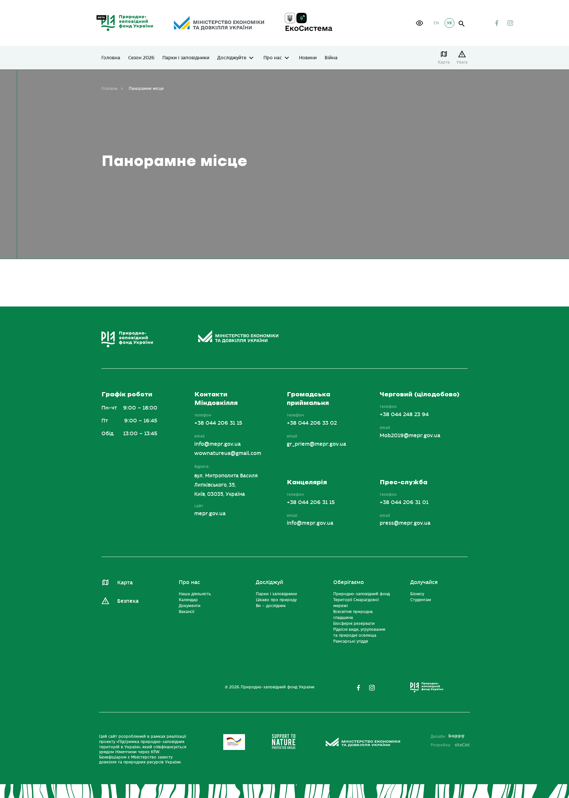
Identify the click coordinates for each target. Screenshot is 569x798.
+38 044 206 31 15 (218, 423)
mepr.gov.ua (210, 514)
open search (462, 24)
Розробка (450, 745)
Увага (462, 62)
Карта (444, 62)
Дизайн (438, 736)
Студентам (420, 600)
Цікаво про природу (276, 600)
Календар (188, 600)
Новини (308, 58)
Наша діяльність (195, 594)
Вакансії (186, 611)
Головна (110, 58)
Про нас (272, 58)
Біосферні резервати (354, 623)
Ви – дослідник (271, 605)
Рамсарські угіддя (350, 641)
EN (436, 23)
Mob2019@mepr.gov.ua (410, 436)
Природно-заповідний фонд (361, 594)
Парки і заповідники (185, 58)
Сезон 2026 (141, 58)
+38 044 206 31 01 (404, 502)
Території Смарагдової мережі (356, 603)
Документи (190, 605)
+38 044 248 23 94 (404, 414)
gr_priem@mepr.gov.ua (316, 444)
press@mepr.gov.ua (405, 523)
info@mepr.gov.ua (217, 444)
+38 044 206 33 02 (312, 423)
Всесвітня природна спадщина (353, 614)
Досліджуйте (231, 58)
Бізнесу (417, 594)
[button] (419, 23)
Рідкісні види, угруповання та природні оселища (359, 632)
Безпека (128, 601)
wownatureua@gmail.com (227, 453)
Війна (331, 58)
